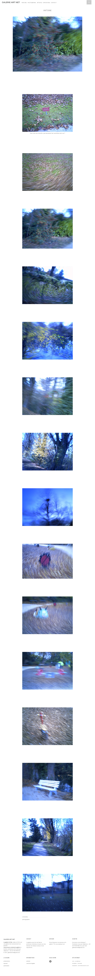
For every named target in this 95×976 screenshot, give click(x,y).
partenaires (6, 965)
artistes (39, 2)
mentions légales (30, 963)
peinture (24, 2)
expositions (46, 2)
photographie (32, 2)
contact (54, 2)
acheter (28, 961)
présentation (7, 961)
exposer (6, 963)
